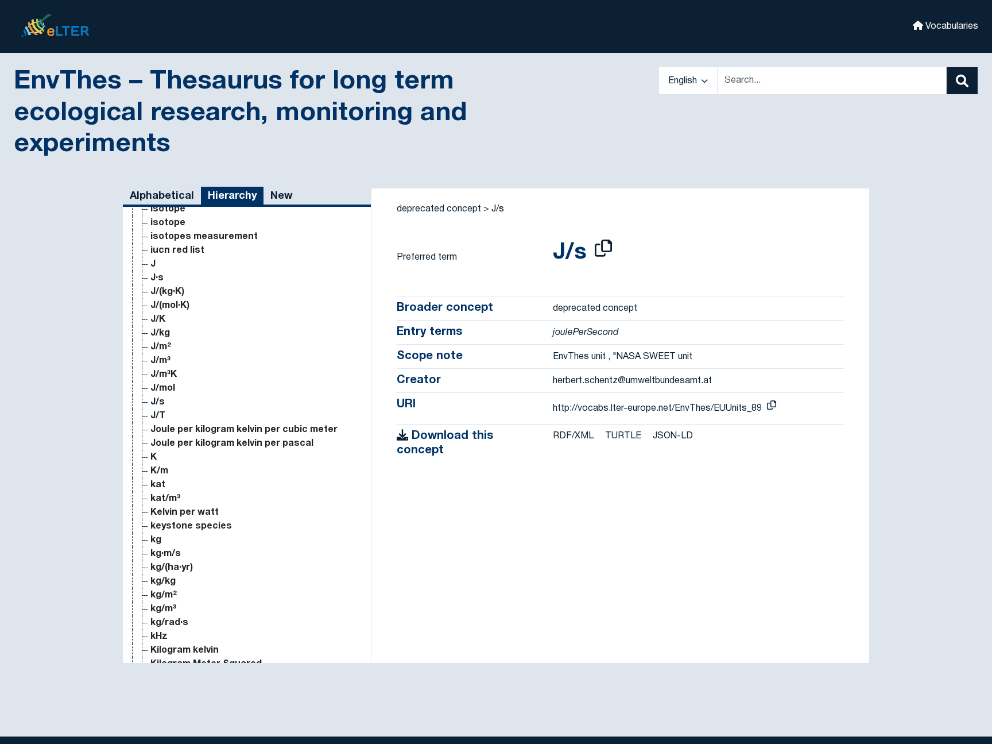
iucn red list (177, 250)
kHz (159, 637)
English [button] (683, 81)
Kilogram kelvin (184, 650)
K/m (159, 471)
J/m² (160, 347)
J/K (157, 319)
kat (157, 485)
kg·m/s (165, 554)
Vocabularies (950, 26)
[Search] (962, 81)
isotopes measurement (204, 237)
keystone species (191, 526)
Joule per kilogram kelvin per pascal (231, 444)
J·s (157, 278)
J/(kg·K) (167, 292)
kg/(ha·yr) (171, 568)
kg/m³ (163, 609)
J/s (157, 402)
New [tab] (281, 196)
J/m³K (163, 375)
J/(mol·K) (169, 306)
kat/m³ (165, 499)
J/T (157, 416)
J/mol (162, 388)
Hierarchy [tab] (232, 196)
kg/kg (163, 581)
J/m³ (160, 361)
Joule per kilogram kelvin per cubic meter (244, 430)
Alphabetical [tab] (162, 196)
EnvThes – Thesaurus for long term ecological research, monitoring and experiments (240, 113)
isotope (167, 209)
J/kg (160, 333)
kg (155, 540)
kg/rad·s (169, 623)
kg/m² (163, 595)
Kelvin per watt (184, 512)
